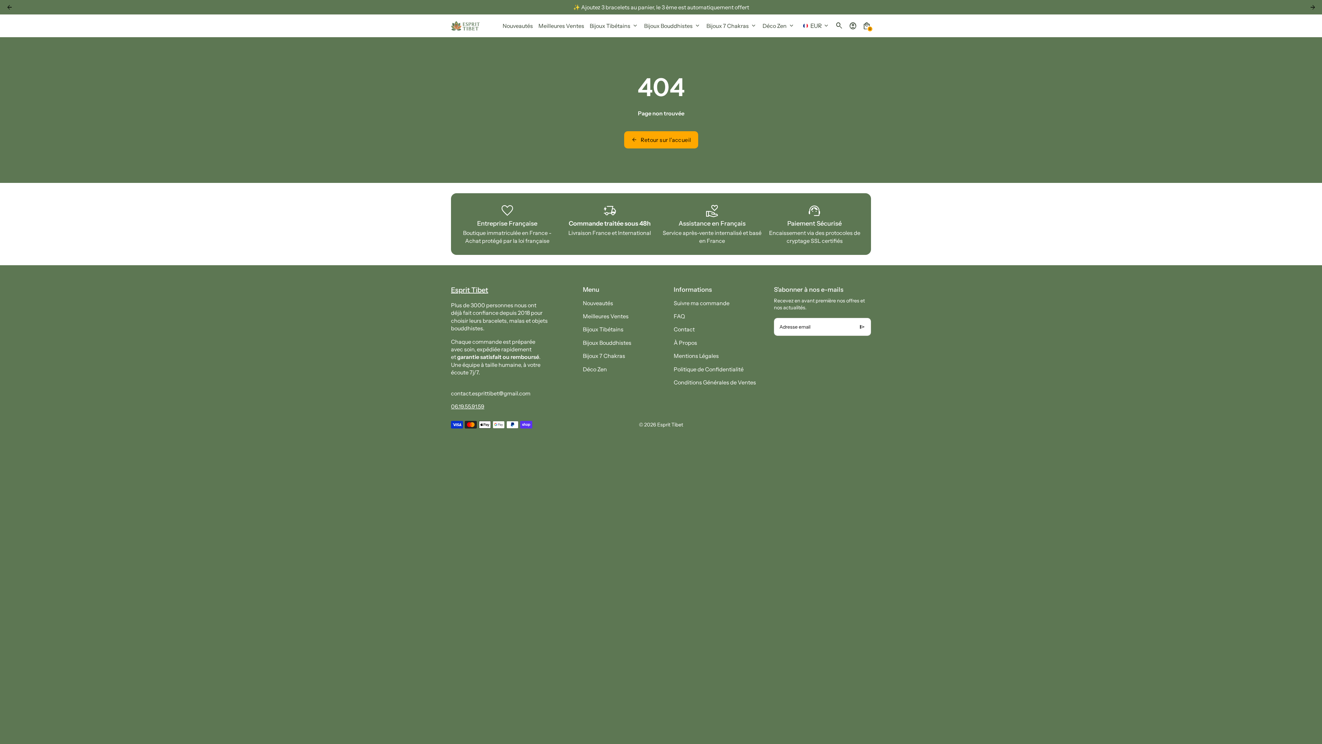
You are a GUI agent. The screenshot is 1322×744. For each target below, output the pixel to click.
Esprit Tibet (670, 425)
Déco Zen (595, 369)
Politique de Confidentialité (709, 369)
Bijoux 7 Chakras (604, 355)
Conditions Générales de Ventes (715, 382)
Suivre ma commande (702, 303)
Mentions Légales (696, 355)
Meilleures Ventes (606, 316)
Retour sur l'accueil (661, 140)
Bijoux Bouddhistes (607, 342)
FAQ (679, 316)
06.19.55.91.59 (467, 406)
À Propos (685, 342)
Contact (684, 329)
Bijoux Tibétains (603, 329)
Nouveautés (598, 303)
